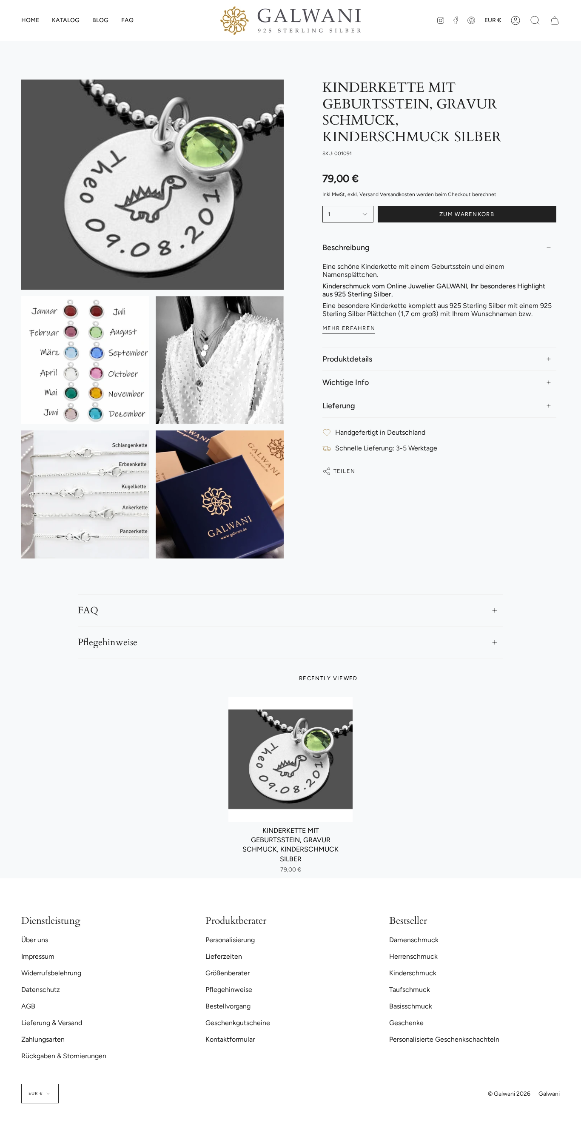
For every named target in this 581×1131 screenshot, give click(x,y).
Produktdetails (347, 359)
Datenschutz (40, 990)
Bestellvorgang (228, 1006)
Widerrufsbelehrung (51, 973)
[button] (66, 20)
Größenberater (227, 973)
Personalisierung (230, 940)
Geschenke (406, 1023)
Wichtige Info (345, 382)
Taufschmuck (409, 990)
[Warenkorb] (554, 20)
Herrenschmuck (413, 956)
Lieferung (338, 405)
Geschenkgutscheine (237, 1023)
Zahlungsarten (43, 1039)
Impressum (37, 956)
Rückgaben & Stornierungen (63, 1056)
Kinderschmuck (412, 973)
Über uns (34, 940)
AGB (28, 1006)
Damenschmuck (414, 940)
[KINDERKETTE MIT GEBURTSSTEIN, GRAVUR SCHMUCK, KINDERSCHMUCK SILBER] (290, 759)
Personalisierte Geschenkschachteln (444, 1039)
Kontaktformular (230, 1039)
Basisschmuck (410, 1006)
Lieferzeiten (223, 956)
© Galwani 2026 (509, 1093)
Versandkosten (397, 194)
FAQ (88, 610)
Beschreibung (346, 247)
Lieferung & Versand (51, 1023)
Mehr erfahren (349, 328)
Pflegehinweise (107, 642)
